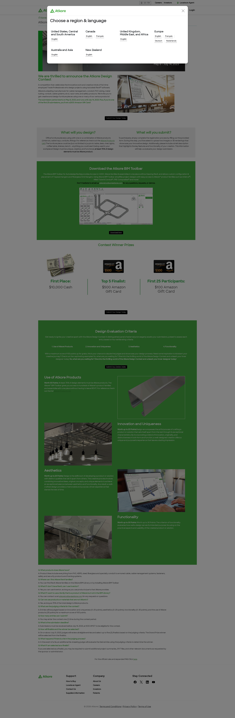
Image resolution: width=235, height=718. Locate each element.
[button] (183, 11)
